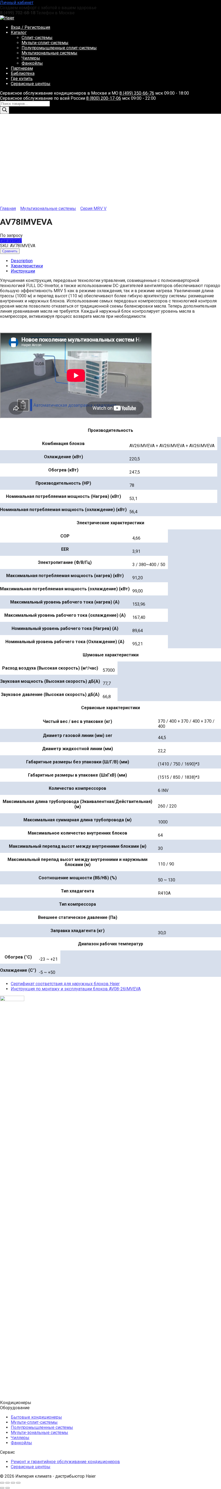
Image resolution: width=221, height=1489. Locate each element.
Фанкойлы (32, 63)
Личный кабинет (16, 2)
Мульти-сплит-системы (45, 42)
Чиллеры (31, 58)
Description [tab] (22, 260)
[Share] (7, 1483)
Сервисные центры (30, 83)
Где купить (22, 78)
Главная (8, 208)
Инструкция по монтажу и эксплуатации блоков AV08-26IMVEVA (76, 988)
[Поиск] (4, 110)
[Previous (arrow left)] (2, 1488)
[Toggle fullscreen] (13, 1483)
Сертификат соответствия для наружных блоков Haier (65, 983)
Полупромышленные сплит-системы (59, 47)
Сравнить (10, 251)
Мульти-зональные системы (39, 1432)
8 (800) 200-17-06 (103, 98)
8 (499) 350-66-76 (136, 93)
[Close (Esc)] (2, 1483)
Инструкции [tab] (23, 271)
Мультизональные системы (49, 53)
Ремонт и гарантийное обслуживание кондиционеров (65, 1461)
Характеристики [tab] (27, 265)
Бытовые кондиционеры (36, 1417)
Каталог (19, 32)
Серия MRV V (93, 208)
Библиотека (22, 73)
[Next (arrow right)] (7, 1488)
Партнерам (22, 68)
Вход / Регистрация (30, 27)
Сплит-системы (37, 37)
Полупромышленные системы (42, 1427)
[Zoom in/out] (18, 1483)
